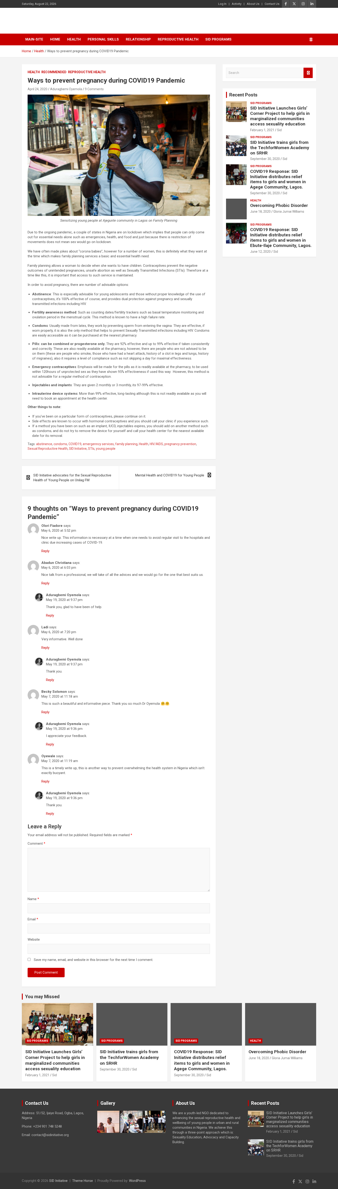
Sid (279, 130)
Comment (36, 843)
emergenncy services (98, 444)
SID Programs (218, 39)
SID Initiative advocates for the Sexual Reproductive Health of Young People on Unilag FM (72, 477)
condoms (60, 444)
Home (55, 39)
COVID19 (75, 444)
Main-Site (34, 39)
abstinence (44, 444)
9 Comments (94, 89)
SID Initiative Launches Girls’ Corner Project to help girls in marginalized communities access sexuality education (280, 115)
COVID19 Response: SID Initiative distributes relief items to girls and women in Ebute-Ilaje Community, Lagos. (281, 237)
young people (105, 448)
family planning (126, 444)
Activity (236, 4)
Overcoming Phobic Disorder (279, 205)
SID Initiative (48, 20)
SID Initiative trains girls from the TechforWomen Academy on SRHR (279, 148)
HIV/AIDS (156, 444)
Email (33, 919)
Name (33, 899)
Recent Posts (243, 95)
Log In (222, 4)
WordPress (137, 1181)
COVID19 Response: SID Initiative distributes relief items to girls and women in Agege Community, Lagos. (278, 179)
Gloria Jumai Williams (288, 211)
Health (74, 39)
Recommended (53, 72)
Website (34, 939)
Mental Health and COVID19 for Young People (169, 475)
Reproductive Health (178, 39)
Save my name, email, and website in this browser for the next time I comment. (93, 960)
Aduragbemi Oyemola (66, 89)
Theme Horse (82, 1181)
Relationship (138, 39)
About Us (253, 4)
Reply (45, 551)
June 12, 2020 (260, 251)
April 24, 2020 (37, 89)
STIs (91, 448)
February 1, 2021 (262, 130)
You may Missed (42, 996)
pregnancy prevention (180, 444)
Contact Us (272, 4)
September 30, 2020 (265, 159)
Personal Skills (103, 39)
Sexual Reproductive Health (48, 448)
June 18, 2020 (260, 211)
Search (308, 73)
